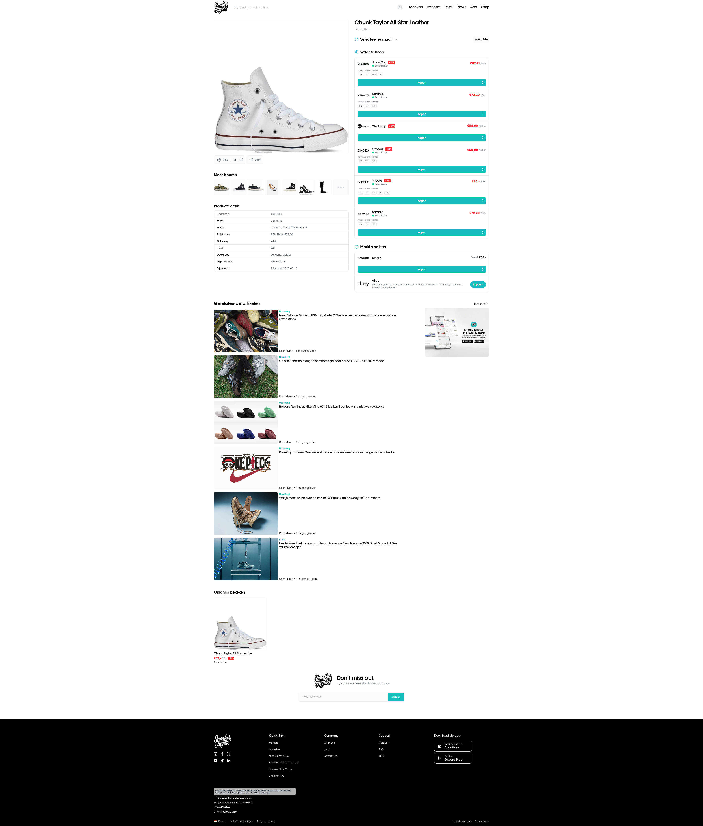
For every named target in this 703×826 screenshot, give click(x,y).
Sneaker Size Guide (280, 769)
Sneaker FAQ (276, 775)
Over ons (329, 742)
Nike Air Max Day (279, 755)
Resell (449, 7)
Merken (273, 742)
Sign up (396, 696)
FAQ (381, 749)
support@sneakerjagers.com (236, 798)
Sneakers (416, 7)
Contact (383, 742)
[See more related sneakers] (341, 187)
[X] (229, 754)
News (461, 7)
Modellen (274, 749)
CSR (381, 755)
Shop (485, 7)
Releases (433, 7)
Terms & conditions (462, 821)
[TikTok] (222, 760)
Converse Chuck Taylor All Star (289, 227)
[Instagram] (215, 754)
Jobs (327, 749)
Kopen (450, 82)
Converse (276, 220)
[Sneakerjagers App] (457, 332)
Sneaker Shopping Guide (283, 762)
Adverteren (330, 755)
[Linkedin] (229, 760)
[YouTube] (215, 760)
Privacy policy (482, 821)
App (473, 7)
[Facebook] (222, 754)
